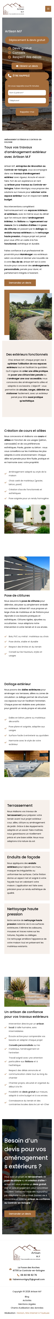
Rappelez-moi (27, 111)
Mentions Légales (27, 1304)
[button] (27, 66)
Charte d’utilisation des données (27, 1307)
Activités (27, 1300)
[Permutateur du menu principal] (48, 9)
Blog (27, 1296)
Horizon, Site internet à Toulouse (33, 1313)
